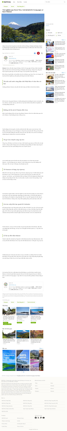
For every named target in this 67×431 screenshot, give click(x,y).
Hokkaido (52, 385)
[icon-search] (64, 2)
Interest (12, 6)
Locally (25, 1)
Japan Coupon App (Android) (49, 408)
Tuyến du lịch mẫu (31, 302)
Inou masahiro (34, 320)
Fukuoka (36, 388)
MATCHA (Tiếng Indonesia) (7, 406)
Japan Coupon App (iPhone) (28, 408)
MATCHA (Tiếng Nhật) (6, 400)
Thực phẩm (50, 32)
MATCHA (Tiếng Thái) (6, 403)
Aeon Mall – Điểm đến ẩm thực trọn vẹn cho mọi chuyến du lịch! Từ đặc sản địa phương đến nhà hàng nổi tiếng (60, 77)
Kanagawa (6, 6)
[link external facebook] (36, 418)
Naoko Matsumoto (21, 320)
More (40, 348)
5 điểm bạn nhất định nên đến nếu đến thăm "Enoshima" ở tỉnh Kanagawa (22, 317)
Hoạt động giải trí (20, 6)
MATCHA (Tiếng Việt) (27, 406)
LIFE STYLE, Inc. (12, 58)
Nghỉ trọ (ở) (60, 32)
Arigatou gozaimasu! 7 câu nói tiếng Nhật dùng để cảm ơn (60, 49)
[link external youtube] (44, 418)
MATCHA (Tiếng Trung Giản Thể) (51, 403)
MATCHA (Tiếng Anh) (27, 400)
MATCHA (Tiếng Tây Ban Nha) (8, 408)
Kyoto (36, 385)
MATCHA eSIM (5, 411)
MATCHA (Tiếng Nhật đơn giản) (50, 406)
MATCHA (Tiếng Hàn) (27, 403)
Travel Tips (19, 1)
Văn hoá (59, 35)
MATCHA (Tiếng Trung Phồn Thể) (51, 400)
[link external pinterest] (41, 418)
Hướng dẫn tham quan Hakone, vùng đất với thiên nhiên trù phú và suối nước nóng (9, 341)
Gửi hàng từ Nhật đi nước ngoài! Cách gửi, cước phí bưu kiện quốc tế (59, 67)
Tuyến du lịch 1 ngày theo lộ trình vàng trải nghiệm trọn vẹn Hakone (23, 341)
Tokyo (36, 383)
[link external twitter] (38, 418)
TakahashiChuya (7, 320)
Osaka (52, 383)
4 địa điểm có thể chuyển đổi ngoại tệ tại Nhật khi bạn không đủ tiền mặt (60, 55)
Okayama (52, 391)
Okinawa (52, 388)
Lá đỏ (47, 25)
